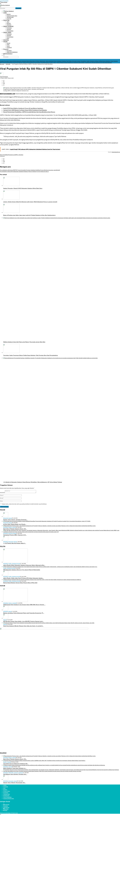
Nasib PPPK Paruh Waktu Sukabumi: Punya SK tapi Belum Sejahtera (23, 108)
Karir (4, 788)
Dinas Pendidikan (4, 154)
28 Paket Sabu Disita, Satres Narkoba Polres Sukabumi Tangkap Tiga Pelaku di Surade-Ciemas (58, 61)
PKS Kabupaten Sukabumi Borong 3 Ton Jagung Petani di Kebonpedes (21, 570)
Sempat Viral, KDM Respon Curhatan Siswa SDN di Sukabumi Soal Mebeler (25, 110)
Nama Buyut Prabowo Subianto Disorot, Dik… (15, 529)
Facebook (6, 804)
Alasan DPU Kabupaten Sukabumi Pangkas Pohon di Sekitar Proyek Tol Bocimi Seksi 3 (24, 171)
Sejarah (14, 527)
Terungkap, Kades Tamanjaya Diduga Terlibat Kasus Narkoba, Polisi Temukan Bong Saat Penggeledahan (30, 355)
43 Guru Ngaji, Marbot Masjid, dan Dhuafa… (14, 524)
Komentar (2, 492)
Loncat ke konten (4, 0)
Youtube (6, 809)
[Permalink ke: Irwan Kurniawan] (1, 75)
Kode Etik (5, 786)
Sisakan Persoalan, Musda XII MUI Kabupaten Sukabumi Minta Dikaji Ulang (17, 61)
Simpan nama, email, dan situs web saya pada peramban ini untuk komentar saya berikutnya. (24, 504)
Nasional (10, 533)
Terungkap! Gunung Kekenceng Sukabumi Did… (15, 763)
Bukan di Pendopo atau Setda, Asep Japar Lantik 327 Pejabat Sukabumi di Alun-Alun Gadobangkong (29, 215)
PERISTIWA (10, 772)
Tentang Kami (6, 794)
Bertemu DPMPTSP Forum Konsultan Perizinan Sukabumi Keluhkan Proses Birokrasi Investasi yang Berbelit (30, 170)
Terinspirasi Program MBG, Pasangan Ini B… (15, 535)
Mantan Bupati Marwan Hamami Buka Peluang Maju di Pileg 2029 (20, 582)
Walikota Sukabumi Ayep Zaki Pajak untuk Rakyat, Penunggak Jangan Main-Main (24, 342)
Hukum (10, 603)
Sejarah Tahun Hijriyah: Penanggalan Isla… (14, 782)
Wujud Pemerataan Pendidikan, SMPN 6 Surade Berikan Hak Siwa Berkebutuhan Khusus (29, 112)
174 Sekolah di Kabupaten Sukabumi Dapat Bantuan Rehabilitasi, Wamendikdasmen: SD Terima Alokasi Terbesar (32, 482)
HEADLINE (5, 527)
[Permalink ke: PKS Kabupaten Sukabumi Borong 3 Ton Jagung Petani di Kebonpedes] (50, 566)
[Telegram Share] (3, 83)
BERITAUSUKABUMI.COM (7, 94)
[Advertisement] (49, 846)
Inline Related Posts (116, 152)
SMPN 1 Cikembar (19, 154)
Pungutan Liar (11, 154)
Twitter (6, 806)
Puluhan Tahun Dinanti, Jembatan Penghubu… (15, 519)
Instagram (6, 807)
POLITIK (2, 546)
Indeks (5, 785)
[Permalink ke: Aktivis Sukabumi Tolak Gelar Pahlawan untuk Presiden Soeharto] (54, 765)
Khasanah (5, 518)
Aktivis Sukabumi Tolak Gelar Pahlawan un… (14, 768)
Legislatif (14, 603)
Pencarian (18, 8)
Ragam (10, 518)
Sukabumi (20, 772)
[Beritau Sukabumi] (5, 5)
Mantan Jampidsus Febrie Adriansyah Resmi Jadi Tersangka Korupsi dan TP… (23, 613)
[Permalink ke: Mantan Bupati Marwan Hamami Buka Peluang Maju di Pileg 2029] (42, 579)
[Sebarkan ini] (3, 80)
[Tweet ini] (3, 82)
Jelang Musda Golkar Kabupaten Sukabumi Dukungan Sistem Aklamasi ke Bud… (24, 565)
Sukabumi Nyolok (16, 563)
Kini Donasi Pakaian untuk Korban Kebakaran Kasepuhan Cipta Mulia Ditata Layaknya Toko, (34, 62)
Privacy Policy (6, 791)
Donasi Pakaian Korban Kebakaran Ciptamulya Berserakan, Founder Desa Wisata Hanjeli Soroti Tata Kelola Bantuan (84, 62)
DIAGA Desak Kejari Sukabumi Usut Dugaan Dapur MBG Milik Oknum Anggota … (24, 604)
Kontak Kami (6, 795)
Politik (9, 563)
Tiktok (5, 810)
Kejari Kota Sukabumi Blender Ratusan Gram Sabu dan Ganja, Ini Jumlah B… (23, 626)
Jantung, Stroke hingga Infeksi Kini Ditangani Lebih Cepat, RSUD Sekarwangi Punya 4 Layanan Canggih (30, 202)
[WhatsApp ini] (3, 85)
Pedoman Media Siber (8, 798)
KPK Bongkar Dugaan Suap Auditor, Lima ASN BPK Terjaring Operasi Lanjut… (23, 621)
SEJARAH (3, 753)
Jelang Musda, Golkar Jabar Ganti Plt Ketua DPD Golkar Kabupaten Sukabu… (23, 578)
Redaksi (5, 789)
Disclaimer (5, 792)
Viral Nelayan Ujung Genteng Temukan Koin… (15, 774)
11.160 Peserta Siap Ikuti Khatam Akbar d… (14, 543)
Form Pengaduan (7, 797)
